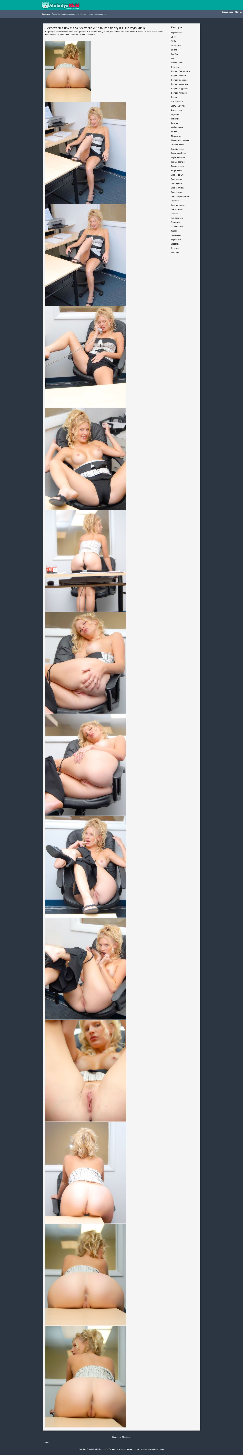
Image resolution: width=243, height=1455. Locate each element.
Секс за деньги (177, 175)
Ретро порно (176, 170)
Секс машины (176, 183)
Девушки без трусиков (180, 71)
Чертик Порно (177, 32)
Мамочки (174, 132)
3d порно (174, 37)
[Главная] (60, 5)
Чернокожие (176, 239)
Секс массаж (176, 179)
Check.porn (126, 1437)
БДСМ (173, 41)
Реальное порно (177, 166)
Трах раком (175, 222)
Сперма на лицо (177, 209)
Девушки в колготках (180, 84)
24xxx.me (238, 12)
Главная (45, 14)
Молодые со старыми (180, 140)
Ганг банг (174, 54)
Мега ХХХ (175, 252)
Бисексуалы (176, 45)
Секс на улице (177, 192)
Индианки (175, 114)
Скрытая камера (178, 205)
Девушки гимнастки (179, 93)
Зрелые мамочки (178, 106)
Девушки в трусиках (179, 88)
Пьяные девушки (178, 162)
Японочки (175, 248)
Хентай (174, 231)
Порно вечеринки (178, 157)
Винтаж (174, 50)
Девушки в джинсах (179, 80)
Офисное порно (177, 144)
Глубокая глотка (177, 63)
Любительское (177, 127)
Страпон (174, 213)
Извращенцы (176, 110)
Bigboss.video (227, 12)
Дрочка (174, 97)
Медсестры (176, 136)
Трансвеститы (177, 218)
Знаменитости (177, 101)
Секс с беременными (180, 196)
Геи (172, 58)
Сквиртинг (175, 201)
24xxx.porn (116, 1437)
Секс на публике (178, 188)
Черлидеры (176, 235)
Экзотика (175, 244)
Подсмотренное (177, 149)
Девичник (175, 67)
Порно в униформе (178, 153)
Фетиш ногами (177, 226)
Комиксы (175, 119)
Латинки (174, 123)
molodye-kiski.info (96, 1449)
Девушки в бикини (178, 75)
